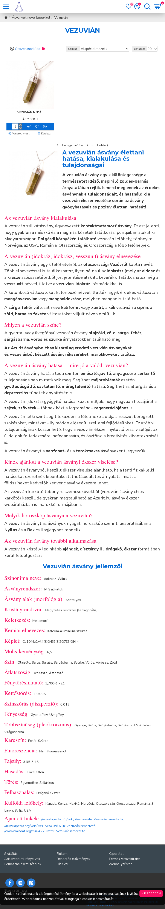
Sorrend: (73, 49)
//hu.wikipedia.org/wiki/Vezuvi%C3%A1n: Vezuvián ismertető (50, 826)
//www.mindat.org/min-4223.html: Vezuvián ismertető (44, 831)
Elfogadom (152, 893)
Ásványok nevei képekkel (31, 17)
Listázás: (139, 49)
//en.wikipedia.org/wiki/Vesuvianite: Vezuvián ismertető (82, 819)
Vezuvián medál (30, 112)
